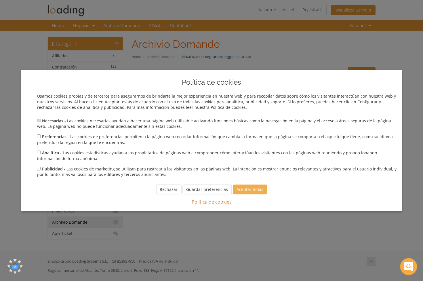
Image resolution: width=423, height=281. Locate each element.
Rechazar (169, 189)
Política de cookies (212, 202)
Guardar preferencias (207, 189)
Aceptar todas (250, 189)
